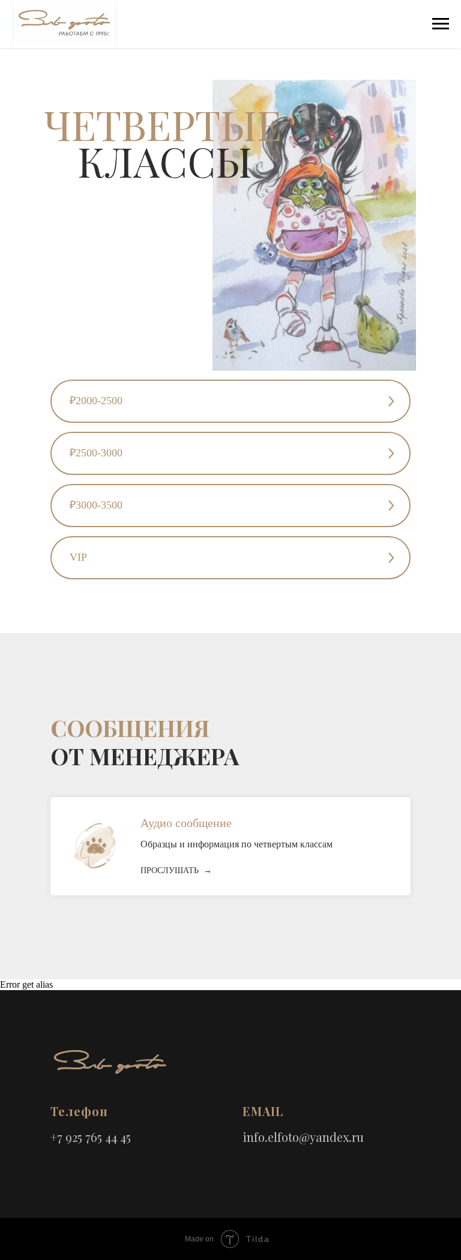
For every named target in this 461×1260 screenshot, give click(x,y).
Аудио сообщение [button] (186, 822)
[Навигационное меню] (440, 24)
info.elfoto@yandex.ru (303, 1137)
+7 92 (63, 1137)
